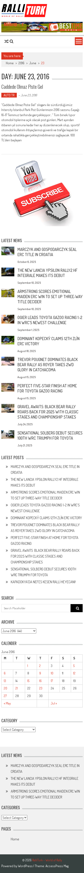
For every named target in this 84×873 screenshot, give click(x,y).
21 (16, 688)
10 (52, 673)
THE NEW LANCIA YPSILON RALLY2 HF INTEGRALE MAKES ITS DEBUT (47, 273)
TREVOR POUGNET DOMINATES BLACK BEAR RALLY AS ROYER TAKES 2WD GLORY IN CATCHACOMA (47, 364)
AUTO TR (9, 95)
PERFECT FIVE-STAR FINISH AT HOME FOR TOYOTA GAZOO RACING (47, 388)
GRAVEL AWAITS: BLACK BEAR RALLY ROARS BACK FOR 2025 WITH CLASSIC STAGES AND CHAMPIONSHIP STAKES (47, 411)
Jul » (54, 703)
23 (40, 688)
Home (15, 839)
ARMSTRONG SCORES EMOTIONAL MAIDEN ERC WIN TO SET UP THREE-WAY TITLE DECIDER (50, 296)
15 (28, 681)
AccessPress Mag (57, 866)
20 (5, 688)
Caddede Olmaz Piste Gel (22, 86)
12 (74, 673)
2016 (21, 63)
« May (7, 703)
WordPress (25, 866)
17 (52, 681)
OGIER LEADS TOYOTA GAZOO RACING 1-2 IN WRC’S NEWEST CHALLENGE (49, 320)
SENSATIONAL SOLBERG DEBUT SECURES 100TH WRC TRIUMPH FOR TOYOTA (49, 435)
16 (40, 681)
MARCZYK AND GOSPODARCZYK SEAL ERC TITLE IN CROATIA (47, 252)
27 (5, 696)
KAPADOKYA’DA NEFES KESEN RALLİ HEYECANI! (43, 582)
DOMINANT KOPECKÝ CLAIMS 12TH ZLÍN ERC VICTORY (46, 518)
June (32, 63)
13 (5, 681)
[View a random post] (6, 41)
